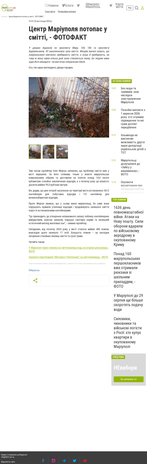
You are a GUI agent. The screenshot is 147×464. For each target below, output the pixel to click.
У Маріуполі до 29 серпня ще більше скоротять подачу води (128, 302)
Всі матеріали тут (129, 379)
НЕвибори (125, 367)
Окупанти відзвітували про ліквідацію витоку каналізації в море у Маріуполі (132, 189)
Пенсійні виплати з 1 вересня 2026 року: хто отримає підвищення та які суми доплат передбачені (133, 118)
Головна (4, 17)
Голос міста (50, 11)
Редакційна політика (67, 11)
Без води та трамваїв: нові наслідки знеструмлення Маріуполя (131, 95)
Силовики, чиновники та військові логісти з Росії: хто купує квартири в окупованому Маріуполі (128, 332)
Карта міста (119, 5)
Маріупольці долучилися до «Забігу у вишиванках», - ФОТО (130, 167)
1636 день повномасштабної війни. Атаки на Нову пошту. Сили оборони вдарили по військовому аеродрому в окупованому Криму (128, 226)
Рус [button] (130, 7)
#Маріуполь (34, 270)
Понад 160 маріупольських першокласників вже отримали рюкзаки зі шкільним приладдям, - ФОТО (127, 270)
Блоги (69, 5)
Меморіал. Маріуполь (93, 5)
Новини (53, 5)
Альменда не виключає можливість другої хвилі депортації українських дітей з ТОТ (133, 143)
